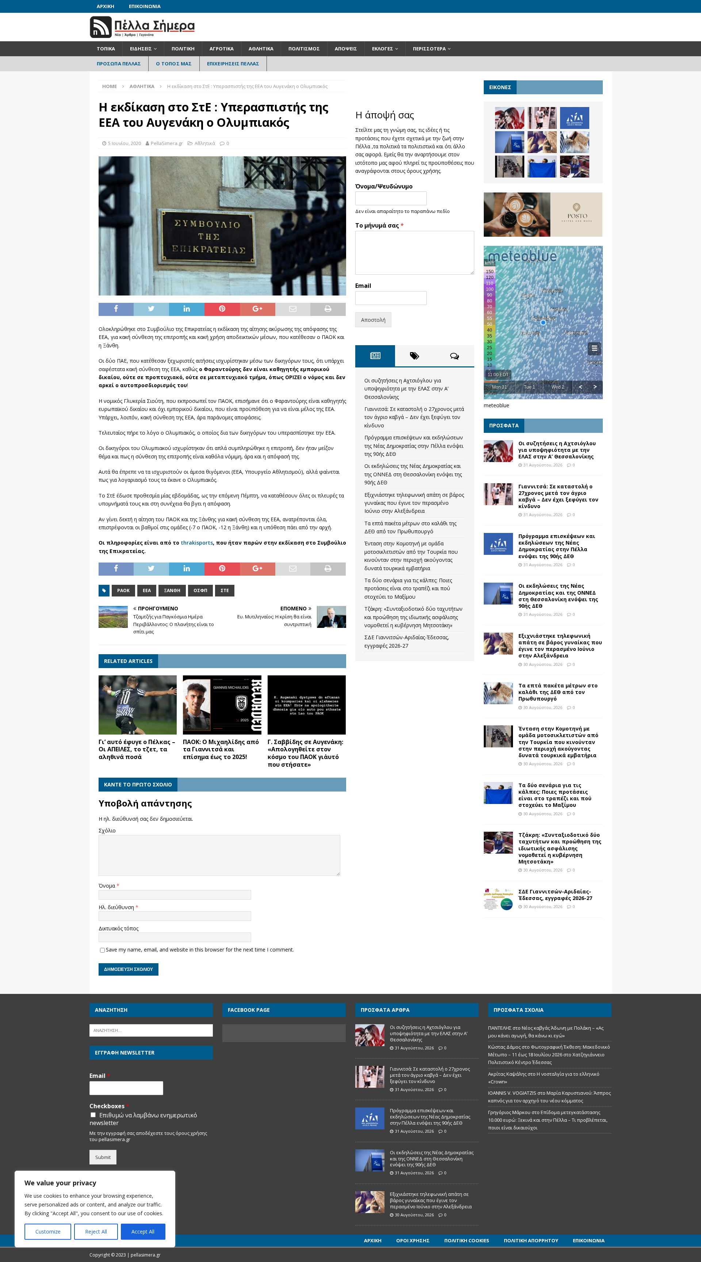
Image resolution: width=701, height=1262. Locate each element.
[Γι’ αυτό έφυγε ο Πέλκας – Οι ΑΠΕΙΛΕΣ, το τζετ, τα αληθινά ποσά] (138, 704)
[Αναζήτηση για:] (151, 1029)
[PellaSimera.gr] (142, 37)
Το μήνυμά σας (379, 225)
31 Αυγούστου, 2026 (543, 465)
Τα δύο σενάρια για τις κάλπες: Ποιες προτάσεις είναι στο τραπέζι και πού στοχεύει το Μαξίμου (408, 588)
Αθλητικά (261, 48)
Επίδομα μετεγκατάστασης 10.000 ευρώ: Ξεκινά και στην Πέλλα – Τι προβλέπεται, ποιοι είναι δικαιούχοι (548, 1120)
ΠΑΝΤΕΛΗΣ (500, 1028)
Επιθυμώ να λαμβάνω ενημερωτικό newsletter (143, 1119)
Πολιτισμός (304, 48)
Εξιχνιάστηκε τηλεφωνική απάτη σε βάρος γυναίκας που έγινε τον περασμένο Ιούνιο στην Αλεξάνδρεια (414, 503)
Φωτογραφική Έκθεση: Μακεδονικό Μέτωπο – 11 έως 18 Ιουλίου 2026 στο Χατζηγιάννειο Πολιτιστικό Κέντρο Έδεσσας (549, 1054)
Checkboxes (109, 1106)
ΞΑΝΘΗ (172, 590)
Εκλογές (382, 48)
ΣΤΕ (225, 590)
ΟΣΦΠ (200, 590)
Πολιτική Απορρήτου (531, 1240)
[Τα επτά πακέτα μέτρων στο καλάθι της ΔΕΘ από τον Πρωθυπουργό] (574, 142)
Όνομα (107, 885)
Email (363, 286)
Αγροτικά (222, 48)
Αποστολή (373, 319)
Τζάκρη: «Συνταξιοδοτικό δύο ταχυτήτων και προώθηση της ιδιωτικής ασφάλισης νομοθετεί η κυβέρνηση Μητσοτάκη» (413, 617)
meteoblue (496, 405)
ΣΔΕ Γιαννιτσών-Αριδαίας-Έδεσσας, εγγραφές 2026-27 (555, 894)
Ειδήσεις (141, 48)
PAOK (123, 590)
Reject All (96, 1231)
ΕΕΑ (147, 590)
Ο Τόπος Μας (174, 63)
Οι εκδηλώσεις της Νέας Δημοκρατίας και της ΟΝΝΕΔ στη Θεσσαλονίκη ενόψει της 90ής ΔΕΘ (413, 474)
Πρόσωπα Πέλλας (119, 63)
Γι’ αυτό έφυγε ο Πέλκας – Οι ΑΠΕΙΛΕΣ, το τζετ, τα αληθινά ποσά (137, 749)
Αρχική (105, 6)
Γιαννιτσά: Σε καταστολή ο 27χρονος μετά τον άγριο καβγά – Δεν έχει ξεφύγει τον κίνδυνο (414, 417)
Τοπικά (106, 48)
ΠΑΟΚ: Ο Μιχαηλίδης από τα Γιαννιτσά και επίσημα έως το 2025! (221, 749)
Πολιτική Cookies (466, 1240)
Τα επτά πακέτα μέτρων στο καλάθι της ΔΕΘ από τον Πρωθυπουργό (558, 692)
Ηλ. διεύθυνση (117, 907)
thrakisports (197, 542)
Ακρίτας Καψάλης (507, 1074)
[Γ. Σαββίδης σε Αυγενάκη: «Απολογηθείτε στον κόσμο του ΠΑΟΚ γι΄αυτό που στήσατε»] (307, 704)
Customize (48, 1231)
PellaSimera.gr (167, 143)
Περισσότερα (429, 48)
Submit (103, 1157)
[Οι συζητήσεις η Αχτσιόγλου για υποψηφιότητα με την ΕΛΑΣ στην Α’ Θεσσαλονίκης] (509, 118)
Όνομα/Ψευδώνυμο (384, 186)
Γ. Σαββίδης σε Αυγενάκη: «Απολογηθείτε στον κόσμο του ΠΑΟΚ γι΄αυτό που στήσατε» (305, 753)
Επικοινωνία (145, 6)
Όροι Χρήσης (413, 1240)
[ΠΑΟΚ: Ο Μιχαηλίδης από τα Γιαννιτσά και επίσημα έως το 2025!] (222, 704)
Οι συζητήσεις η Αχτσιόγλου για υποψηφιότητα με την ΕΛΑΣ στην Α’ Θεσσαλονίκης (406, 388)
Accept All (142, 1231)
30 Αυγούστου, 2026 (543, 664)
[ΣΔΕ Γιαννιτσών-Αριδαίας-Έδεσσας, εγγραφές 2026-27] (498, 899)
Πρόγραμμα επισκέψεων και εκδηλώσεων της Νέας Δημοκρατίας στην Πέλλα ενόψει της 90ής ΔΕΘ (413, 445)
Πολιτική (183, 48)
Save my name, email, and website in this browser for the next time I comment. (200, 949)
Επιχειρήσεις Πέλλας (233, 63)
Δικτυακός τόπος (118, 928)
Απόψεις (346, 48)
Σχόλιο (107, 830)
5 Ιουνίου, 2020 (124, 143)
